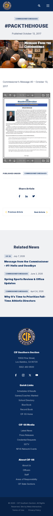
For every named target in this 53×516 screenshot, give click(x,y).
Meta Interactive (34, 506)
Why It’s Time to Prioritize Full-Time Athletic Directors (25, 298)
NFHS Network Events (26, 449)
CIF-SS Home (26, 414)
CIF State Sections (26, 484)
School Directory (26, 400)
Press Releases (26, 435)
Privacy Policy (34, 510)
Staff (26, 474)
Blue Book (26, 405)
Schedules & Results (26, 391)
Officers (26, 470)
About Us (26, 465)
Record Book (26, 409)
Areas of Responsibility (26, 479)
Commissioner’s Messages (27, 19)
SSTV (26, 444)
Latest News (26, 430)
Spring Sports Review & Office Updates (24, 281)
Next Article (39, 212)
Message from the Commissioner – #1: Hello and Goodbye (26, 263)
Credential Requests (26, 440)
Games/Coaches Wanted (26, 395)
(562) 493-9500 (26, 367)
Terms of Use (18, 510)
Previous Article (15, 212)
